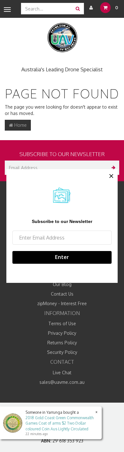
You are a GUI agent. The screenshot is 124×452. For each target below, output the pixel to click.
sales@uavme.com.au (62, 382)
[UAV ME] (62, 37)
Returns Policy (62, 342)
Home (20, 125)
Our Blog (62, 284)
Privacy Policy (62, 333)
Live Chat (62, 372)
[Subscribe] (112, 168)
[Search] (78, 9)
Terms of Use (62, 323)
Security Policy (62, 352)
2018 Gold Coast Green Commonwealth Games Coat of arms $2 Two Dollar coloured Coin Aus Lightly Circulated (59, 423)
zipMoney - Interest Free (62, 303)
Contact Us (62, 294)
